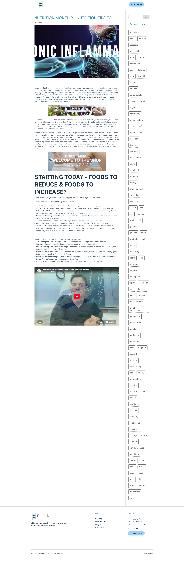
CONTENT (101, 4)
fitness (140, 214)
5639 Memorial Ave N (135, 519)
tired (132, 485)
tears (132, 479)
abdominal (134, 32)
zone (132, 498)
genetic (133, 226)
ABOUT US (81, 4)
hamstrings (135, 251)
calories (133, 89)
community (135, 114)
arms (132, 57)
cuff (140, 126)
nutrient (133, 354)
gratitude (134, 239)
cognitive (134, 107)
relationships (135, 423)
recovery (134, 416)
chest (132, 101)
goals (143, 233)
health (132, 258)
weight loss (135, 492)
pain (131, 373)
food (132, 220)
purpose (133, 410)
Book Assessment (136, 533)
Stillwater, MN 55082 (135, 521)
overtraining (135, 366)
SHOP (110, 4)
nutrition (133, 360)
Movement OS (100, 522)
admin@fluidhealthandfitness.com (140, 525)
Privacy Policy (148, 553)
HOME (73, 4)
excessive (134, 195)
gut (143, 239)
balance (141, 70)
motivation (134, 335)
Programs (98, 525)
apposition (134, 45)
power (144, 391)
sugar (132, 473)
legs (131, 295)
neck (132, 348)
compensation (136, 120)
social (141, 460)
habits (132, 245)
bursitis (133, 82)
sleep (132, 460)
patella (141, 373)
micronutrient (136, 322)
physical (133, 385)
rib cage (133, 435)
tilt (139, 479)
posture (133, 391)
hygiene (133, 270)
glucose (133, 233)
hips (141, 258)
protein (133, 398)
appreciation (135, 51)
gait (139, 220)
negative (142, 348)
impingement (136, 276)
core (132, 126)
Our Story (98, 519)
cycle (132, 132)
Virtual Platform (136, 4)
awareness (135, 64)
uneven (141, 485)
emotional (134, 170)
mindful (133, 329)
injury (132, 283)
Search (146, 17)
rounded (133, 442)
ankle (132, 39)
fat (141, 208)
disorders (134, 151)
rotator (144, 435)
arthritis (141, 57)
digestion (134, 139)
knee (132, 289)
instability (143, 283)
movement (135, 341)
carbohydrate (136, 95)
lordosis (141, 295)
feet (131, 214)
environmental (136, 189)
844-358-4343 (133, 529)
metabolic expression (135, 309)
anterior (142, 39)
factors (133, 208)
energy (133, 183)
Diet (141, 132)
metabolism (135, 316)
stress (142, 467)
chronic (142, 101)
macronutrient (136, 302)
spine (132, 467)
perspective (135, 379)
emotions (134, 176)
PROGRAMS (91, 4)
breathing (142, 76)
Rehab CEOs (45, 553)
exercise (134, 201)
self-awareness (137, 448)
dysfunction (135, 157)
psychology (135, 404)
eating (132, 164)
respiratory (135, 429)
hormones (134, 264)
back (132, 70)
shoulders (134, 454)
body (132, 76)
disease (133, 145)
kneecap (142, 289)
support (142, 473)
